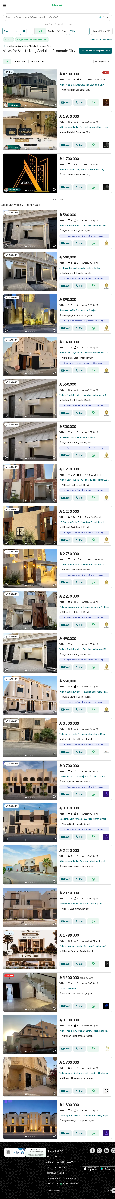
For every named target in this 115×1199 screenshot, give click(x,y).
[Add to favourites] (54, 105)
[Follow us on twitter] (99, 1152)
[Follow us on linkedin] (106, 1152)
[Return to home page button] (57, 6)
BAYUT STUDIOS (55, 1167)
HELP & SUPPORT (56, 1150)
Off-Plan (61, 31)
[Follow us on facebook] (92, 1152)
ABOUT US (52, 1156)
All (40, 31)
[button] (10, 31)
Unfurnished (37, 61)
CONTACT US (54, 1173)
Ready (51, 31)
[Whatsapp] (93, 102)
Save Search (106, 39)
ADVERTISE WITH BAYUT (60, 1162)
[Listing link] (57, 88)
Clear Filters (93, 39)
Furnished (20, 61)
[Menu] (4, 5)
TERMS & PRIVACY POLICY (61, 1178)
